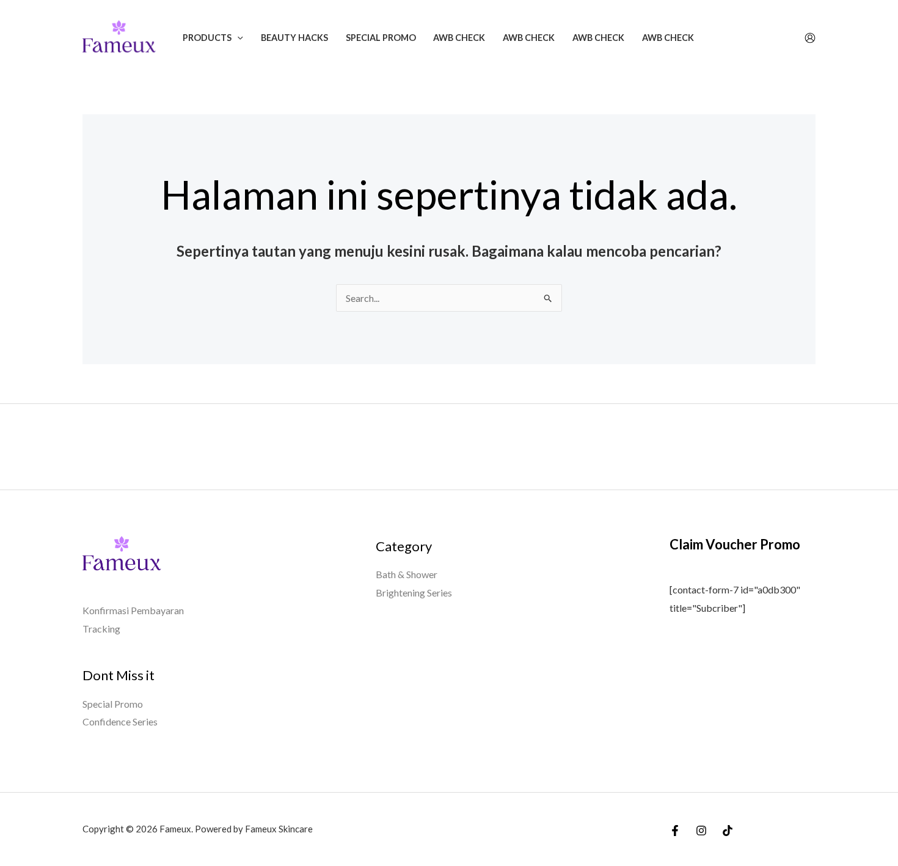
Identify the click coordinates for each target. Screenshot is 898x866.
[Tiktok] (727, 830)
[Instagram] (701, 830)
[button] (237, 37)
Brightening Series (414, 592)
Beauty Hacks (294, 37)
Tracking (101, 628)
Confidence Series (120, 721)
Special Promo (381, 37)
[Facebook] (675, 830)
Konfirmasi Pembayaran (133, 610)
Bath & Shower (406, 574)
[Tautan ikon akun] (810, 37)
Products (207, 37)
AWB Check (459, 37)
